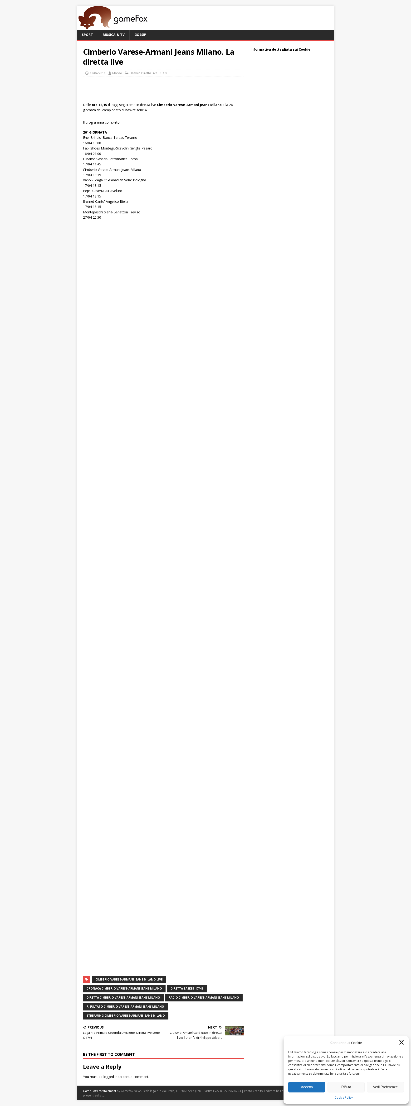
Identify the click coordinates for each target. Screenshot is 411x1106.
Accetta (307, 1087)
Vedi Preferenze (385, 1087)
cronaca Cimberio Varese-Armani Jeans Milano (124, 988)
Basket (135, 73)
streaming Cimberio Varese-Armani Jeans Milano (126, 1016)
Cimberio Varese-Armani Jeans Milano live (129, 979)
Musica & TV (114, 34)
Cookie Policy (344, 1098)
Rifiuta (346, 1087)
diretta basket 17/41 (187, 988)
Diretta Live (149, 73)
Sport (87, 34)
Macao (117, 73)
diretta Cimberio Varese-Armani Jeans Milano (123, 997)
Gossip (140, 34)
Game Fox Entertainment (99, 1091)
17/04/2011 (97, 73)
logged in (110, 1076)
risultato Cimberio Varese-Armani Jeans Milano (125, 1007)
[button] (401, 1042)
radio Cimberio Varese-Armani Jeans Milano (204, 997)
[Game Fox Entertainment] (112, 27)
